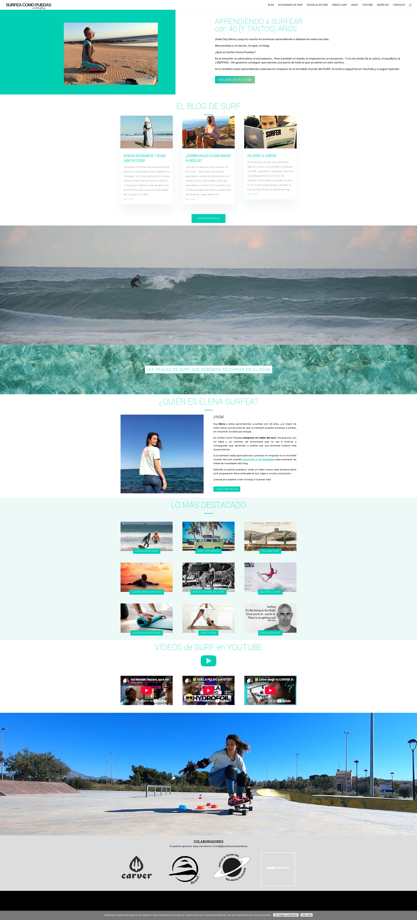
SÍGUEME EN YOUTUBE (235, 80)
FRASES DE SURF (270, 632)
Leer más (306, 915)
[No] (413, 915)
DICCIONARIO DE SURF (290, 5)
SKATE (354, 5)
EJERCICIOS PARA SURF (147, 632)
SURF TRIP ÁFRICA (208, 551)
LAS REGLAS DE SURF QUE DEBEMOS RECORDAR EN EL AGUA (209, 369)
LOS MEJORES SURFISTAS (147, 592)
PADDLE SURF (339, 5)
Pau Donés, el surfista (261, 155)
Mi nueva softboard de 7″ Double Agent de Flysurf (145, 158)
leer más (128, 198)
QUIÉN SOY (383, 5)
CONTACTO (399, 5)
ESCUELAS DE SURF (317, 5)
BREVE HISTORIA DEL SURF (208, 592)
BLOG (271, 5)
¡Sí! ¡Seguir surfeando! (285, 915)
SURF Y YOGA (208, 632)
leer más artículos (208, 218)
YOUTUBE (367, 5)
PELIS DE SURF (270, 551)
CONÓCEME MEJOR (227, 489)
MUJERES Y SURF (270, 592)
